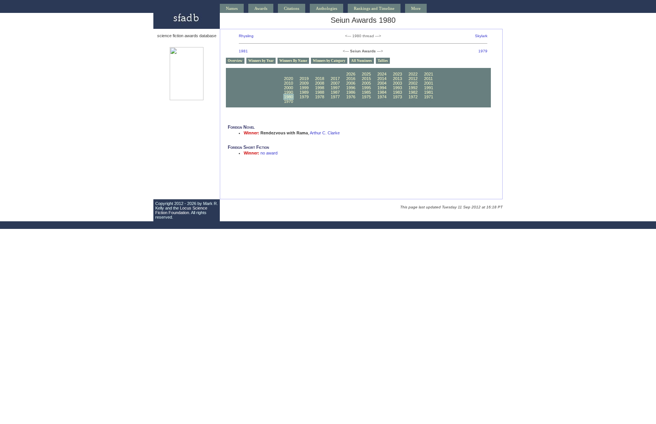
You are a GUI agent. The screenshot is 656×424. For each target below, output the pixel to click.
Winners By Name (293, 61)
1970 (288, 101)
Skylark (481, 36)
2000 (288, 87)
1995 (366, 87)
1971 (428, 97)
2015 (366, 78)
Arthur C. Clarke (325, 133)
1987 (335, 92)
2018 (319, 78)
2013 (397, 78)
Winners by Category (329, 61)
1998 (319, 87)
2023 (397, 74)
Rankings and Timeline (374, 8)
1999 (304, 87)
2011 (428, 78)
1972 (413, 97)
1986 (350, 92)
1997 (335, 87)
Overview (235, 61)
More (416, 8)
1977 (335, 97)
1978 (319, 97)
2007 (335, 83)
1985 (366, 92)
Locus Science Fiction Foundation (181, 210)
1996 (350, 87)
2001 (428, 83)
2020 (288, 78)
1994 (381, 87)
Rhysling (246, 36)
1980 (288, 97)
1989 (304, 92)
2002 (413, 83)
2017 (335, 78)
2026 (350, 74)
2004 (381, 83)
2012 (413, 78)
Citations (291, 8)
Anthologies (326, 8)
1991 (428, 87)
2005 (366, 83)
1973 (397, 97)
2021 (428, 74)
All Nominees (361, 61)
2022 (413, 74)
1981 (243, 51)
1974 (381, 97)
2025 (366, 74)
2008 (319, 83)
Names (232, 8)
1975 (366, 97)
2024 (381, 74)
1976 (350, 97)
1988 (319, 92)
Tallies (383, 61)
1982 (413, 92)
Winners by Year (261, 61)
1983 (397, 92)
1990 (288, 92)
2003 (397, 83)
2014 (381, 78)
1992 (413, 87)
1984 (381, 92)
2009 (304, 83)
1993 (397, 87)
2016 (350, 78)
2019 (304, 78)
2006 (350, 83)
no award (269, 153)
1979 (482, 51)
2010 (288, 83)
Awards (260, 8)
